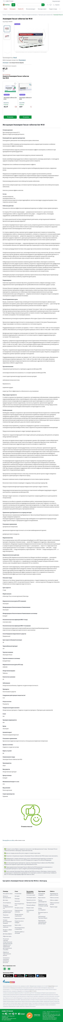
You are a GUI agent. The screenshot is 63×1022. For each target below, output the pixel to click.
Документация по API (43, 913)
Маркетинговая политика (7, 926)
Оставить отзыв (19, 908)
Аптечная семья (31, 895)
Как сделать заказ (7, 893)
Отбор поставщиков (41, 909)
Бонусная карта (56, 1)
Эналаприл (22, 60)
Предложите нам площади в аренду (43, 905)
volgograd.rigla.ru (51, 986)
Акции (5, 9)
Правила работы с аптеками (19, 932)
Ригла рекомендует (30, 9)
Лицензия (5, 915)
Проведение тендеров (41, 894)
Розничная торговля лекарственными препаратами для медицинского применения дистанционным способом (7, 944)
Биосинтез (6, 102)
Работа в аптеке (54, 897)
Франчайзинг (41, 897)
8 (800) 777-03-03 (32, 991)
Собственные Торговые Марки (42, 917)
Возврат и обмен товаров (7, 930)
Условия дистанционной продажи (7, 922)
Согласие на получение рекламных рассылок (6, 960)
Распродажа (12, 9)
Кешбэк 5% (20, 9)
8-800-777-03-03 (7, 1011)
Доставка (5, 900)
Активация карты (31, 897)
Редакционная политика (19, 911)
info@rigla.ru (53, 1019)
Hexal (15, 58)
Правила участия (31, 900)
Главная (4, 14)
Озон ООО (21, 102)
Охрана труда (53, 907)
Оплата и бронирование (7, 897)
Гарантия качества (20, 918)
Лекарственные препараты (13, 14)
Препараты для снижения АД (45, 14)
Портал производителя (42, 901)
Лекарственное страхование (19, 915)
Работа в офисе (54, 900)
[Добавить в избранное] (15, 83)
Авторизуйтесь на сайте (8, 840)
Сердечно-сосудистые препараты (29, 14)
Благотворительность (19, 904)
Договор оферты (7, 934)
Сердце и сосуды (53, 9)
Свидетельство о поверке (19, 922)
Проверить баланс (31, 902)
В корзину (10, 117)
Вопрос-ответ (30, 907)
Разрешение (6, 917)
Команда (17, 898)
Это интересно (7, 902)
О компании (18, 893)
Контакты (17, 901)
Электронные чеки (30, 911)
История (17, 896)
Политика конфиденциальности (8, 907)
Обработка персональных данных (7, 954)
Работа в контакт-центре (54, 903)
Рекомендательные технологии (20, 928)
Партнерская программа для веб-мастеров (42, 922)
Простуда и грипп (42, 9)
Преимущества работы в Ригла (54, 894)
